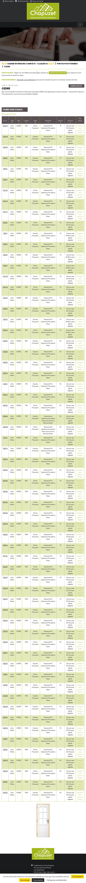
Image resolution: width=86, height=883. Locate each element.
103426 (5, 201)
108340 (5, 373)
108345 (5, 459)
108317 (5, 266)
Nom (18, 121)
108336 (5, 341)
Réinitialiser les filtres (9, 114)
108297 (5, 599)
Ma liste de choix (23, 1)
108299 (5, 524)
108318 (5, 309)
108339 (5, 362)
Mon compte (9, 1)
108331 (5, 674)
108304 (5, 545)
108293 (5, 588)
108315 (5, 255)
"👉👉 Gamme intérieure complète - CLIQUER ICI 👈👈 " (28, 63)
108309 (5, 147)
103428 (5, 276)
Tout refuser (24, 880)
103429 (5, 287)
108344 (5, 448)
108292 (5, 502)
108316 (5, 222)
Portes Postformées (67, 63)
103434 (5, 556)
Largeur (26, 121)
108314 (5, 179)
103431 (5, 438)
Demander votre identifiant (26, 80)
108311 (5, 233)
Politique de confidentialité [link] (56, 880)
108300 (5, 620)
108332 (5, 782)
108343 (5, 405)
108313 (5, 244)
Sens (35, 121)
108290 (5, 491)
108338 (5, 352)
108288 (5, 696)
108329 (5, 771)
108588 (5, 427)
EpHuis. (60, 121)
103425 (5, 190)
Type (12, 121)
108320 (5, 330)
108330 (5, 792)
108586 (5, 416)
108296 (5, 513)
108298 (5, 610)
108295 (5, 728)
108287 (5, 567)
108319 (5, 319)
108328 (5, 760)
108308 (5, 136)
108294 (5, 717)
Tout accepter (77, 876)
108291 (5, 577)
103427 (5, 212)
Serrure (70, 121)
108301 (5, 739)
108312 (5, 169)
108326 (5, 642)
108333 (5, 685)
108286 (5, 481)
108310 (5, 158)
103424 (5, 126)
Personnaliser (38, 880)
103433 (5, 298)
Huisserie (48, 121)
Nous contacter (37, 1)
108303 (5, 663)
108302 (5, 534)
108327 (5, 653)
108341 (5, 384)
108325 (5, 631)
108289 (5, 706)
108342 (5, 395)
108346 (5, 470)
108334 (5, 749)
